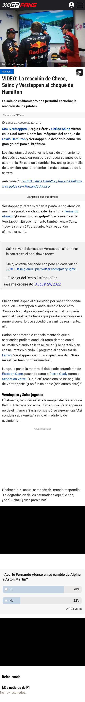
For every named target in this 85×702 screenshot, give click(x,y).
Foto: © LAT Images (13, 64)
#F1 (13, 269)
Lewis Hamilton (14, 139)
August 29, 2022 (48, 284)
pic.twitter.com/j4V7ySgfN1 (56, 269)
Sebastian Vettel (14, 379)
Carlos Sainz (60, 129)
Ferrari (7, 355)
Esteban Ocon (12, 374)
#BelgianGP (25, 269)
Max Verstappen (14, 129)
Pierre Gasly (58, 374)
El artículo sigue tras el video (42, 196)
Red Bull (7, 71)
